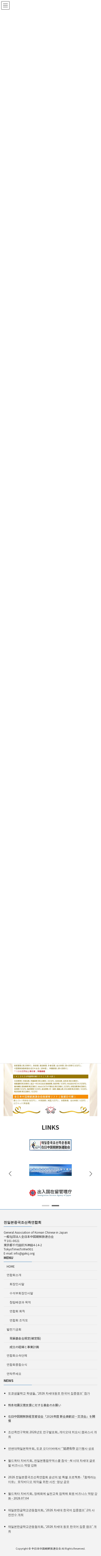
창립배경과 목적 (20, 1302)
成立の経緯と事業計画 (24, 1347)
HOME (11, 1266)
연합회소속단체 (17, 1355)
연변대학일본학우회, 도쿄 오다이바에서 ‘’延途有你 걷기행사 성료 (51, 1448)
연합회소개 (14, 1275)
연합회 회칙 (17, 1311)
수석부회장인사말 (21, 1293)
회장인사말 (17, 1284)
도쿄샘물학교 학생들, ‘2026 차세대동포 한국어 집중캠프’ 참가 (49, 1393)
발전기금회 (14, 1329)
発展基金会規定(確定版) (25, 1338)
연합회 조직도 (19, 1320)
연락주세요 (14, 1373)
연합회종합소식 (17, 1364)
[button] (91, 1174)
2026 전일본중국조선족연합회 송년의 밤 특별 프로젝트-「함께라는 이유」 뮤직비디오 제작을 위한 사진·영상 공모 (52, 1479)
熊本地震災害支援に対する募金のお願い (34, 1405)
